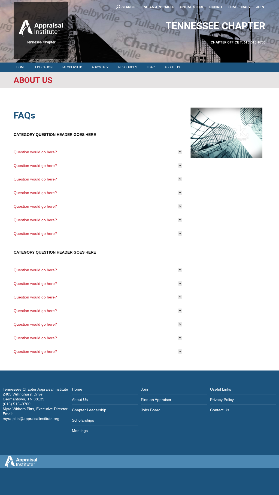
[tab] (98, 152)
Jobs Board (150, 410)
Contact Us (219, 410)
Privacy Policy (222, 399)
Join (144, 389)
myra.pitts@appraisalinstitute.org (31, 418)
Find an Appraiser (156, 399)
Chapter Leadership (89, 410)
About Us (80, 399)
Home (77, 389)
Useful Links (220, 389)
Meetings (80, 430)
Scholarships (83, 420)
